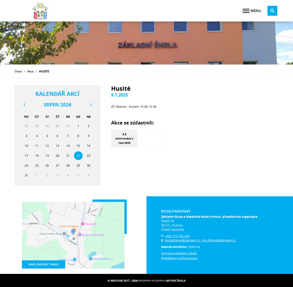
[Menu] (246, 10)
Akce (30, 71)
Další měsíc (91, 104)
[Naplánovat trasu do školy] (73, 235)
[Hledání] (272, 11)
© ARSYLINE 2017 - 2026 (123, 280)
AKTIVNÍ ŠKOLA (176, 280)
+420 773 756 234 (177, 236)
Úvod (18, 71)
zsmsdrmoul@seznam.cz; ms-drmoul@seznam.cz (200, 240)
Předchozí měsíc (24, 104)
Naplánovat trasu (44, 264)
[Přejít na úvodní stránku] (40, 10)
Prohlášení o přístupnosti (179, 258)
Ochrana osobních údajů (179, 253)
